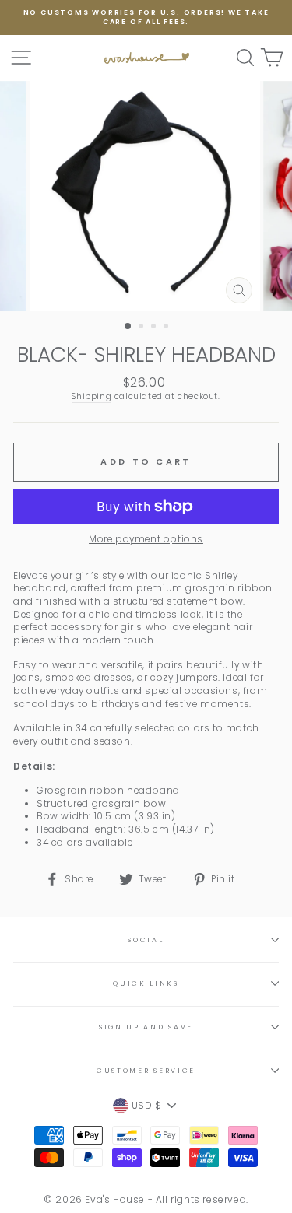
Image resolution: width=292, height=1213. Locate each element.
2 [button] (142, 327)
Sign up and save (146, 1027)
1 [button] (128, 327)
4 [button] (167, 327)
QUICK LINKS (145, 983)
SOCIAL (146, 940)
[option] (146, 17)
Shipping (91, 396)
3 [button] (155, 327)
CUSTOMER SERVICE (146, 1070)
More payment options (146, 539)
